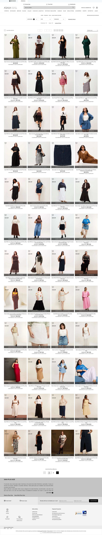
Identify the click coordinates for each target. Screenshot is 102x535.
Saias (64, 11)
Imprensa (34, 519)
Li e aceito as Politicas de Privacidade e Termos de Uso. (52, 532)
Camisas (59, 11)
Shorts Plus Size (8, 495)
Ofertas (6, 11)
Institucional (34, 511)
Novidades (13, 11)
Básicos (19, 11)
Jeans (96, 11)
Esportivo (90, 11)
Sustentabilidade (35, 516)
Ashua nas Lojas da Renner (37, 514)
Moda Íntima (70, 11)
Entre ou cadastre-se (86, 7)
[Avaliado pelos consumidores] (84, 513)
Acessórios (78, 11)
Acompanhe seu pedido (56, 519)
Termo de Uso (54, 516)
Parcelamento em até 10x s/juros (58, 513)
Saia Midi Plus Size (19, 495)
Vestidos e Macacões (50, 11)
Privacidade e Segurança (57, 514)
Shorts (84, 11)
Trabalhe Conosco (35, 517)
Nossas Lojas (34, 513)
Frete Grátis (54, 511)
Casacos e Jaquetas (38, 11)
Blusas (24, 11)
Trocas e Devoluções (56, 517)
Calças (29, 11)
